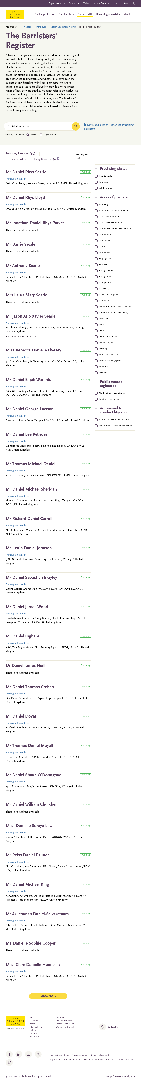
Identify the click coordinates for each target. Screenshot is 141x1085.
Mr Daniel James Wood (27, 607)
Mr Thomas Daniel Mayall (29, 746)
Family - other (105, 277)
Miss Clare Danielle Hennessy (33, 965)
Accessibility (129, 3)
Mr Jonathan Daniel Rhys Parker (35, 223)
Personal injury (106, 343)
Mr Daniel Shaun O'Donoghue (33, 775)
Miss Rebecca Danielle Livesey (33, 350)
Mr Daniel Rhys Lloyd (25, 197)
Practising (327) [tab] (20, 153)
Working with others (65, 1024)
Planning (103, 349)
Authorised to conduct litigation (114, 420)
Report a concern (57, 3)
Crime (102, 247)
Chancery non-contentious (111, 223)
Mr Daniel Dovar (21, 716)
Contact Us (112, 1027)
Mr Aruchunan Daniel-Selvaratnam (37, 914)
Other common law (108, 337)
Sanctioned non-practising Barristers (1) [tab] (33, 159)
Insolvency (104, 289)
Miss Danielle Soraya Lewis (30, 826)
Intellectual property (108, 295)
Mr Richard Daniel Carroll (29, 519)
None (101, 325)
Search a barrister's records (63, 27)
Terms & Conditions (59, 1055)
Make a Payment (101, 3)
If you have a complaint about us (65, 1060)
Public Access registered (110, 399)
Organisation (50, 135)
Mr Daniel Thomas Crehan (30, 687)
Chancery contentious (109, 217)
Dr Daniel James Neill (25, 666)
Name (33, 135)
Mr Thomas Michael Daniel (30, 464)
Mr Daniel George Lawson (30, 409)
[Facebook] (9, 1054)
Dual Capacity (105, 176)
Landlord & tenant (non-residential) (115, 307)
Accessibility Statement (122, 1060)
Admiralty (103, 205)
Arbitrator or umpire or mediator (114, 211)
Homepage (26, 27)
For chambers (66, 14)
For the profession (45, 14)
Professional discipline (109, 355)
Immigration (105, 283)
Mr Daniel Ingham (22, 636)
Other (101, 331)
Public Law (104, 367)
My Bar (86, 3)
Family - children (106, 271)
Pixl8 (133, 1076)
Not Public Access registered (112, 393)
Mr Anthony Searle (23, 266)
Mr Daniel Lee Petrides (27, 434)
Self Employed (105, 188)
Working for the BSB (65, 1027)
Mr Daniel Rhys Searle (26, 172)
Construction (105, 241)
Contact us (74, 3)
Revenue (103, 373)
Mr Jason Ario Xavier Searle (30, 316)
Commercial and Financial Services (115, 229)
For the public (85, 14)
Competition (105, 235)
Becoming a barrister (108, 14)
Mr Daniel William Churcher (31, 804)
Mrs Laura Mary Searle (26, 295)
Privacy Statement (80, 1055)
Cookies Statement (100, 1055)
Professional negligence (110, 361)
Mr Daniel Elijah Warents (28, 380)
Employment (105, 259)
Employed (103, 182)
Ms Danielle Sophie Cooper (31, 943)
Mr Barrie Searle (20, 244)
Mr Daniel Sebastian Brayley (31, 577)
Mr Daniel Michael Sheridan (31, 489)
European (103, 265)
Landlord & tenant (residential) (113, 313)
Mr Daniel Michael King (27, 884)
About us (128, 14)
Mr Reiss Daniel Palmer (27, 855)
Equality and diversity (65, 1021)
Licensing (103, 319)
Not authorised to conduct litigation (116, 426)
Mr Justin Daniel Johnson (29, 548)
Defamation (104, 253)
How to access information (96, 1060)
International (105, 301)
